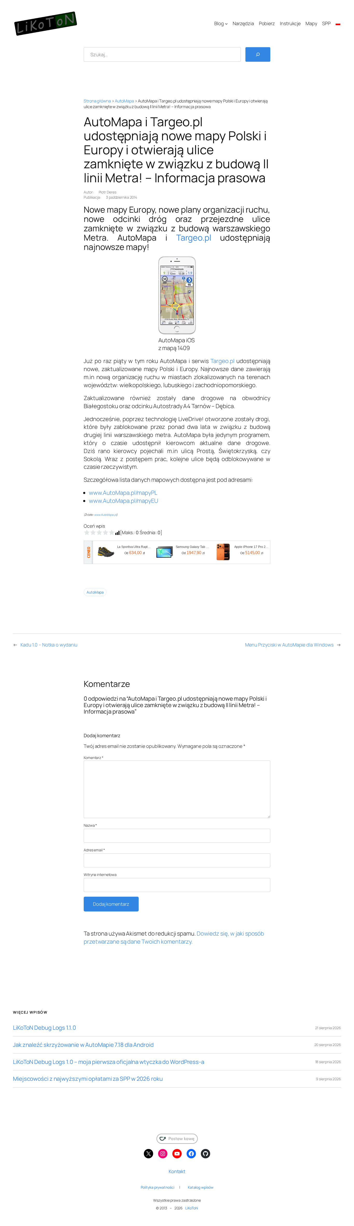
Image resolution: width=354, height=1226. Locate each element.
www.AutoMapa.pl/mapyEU (123, 501)
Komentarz (93, 757)
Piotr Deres (107, 192)
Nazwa (90, 825)
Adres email (94, 849)
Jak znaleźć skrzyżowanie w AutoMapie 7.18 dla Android (83, 1045)
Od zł (134, 553)
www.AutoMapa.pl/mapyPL (123, 493)
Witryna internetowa (100, 874)
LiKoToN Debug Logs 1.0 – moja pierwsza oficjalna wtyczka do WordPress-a (108, 1062)
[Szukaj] (257, 54)
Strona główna (97, 101)
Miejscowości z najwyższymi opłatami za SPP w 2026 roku (88, 1079)
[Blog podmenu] (226, 23)
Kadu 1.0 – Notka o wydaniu (48, 645)
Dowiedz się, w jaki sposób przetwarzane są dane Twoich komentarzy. (174, 937)
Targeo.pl (193, 237)
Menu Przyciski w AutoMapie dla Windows (289, 645)
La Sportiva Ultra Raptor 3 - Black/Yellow (134, 547)
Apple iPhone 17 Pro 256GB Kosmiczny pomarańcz (252, 547)
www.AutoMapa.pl (105, 515)
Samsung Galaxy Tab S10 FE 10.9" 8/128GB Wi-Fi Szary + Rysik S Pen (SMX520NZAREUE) (193, 547)
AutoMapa (124, 101)
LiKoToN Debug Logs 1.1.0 (44, 1028)
